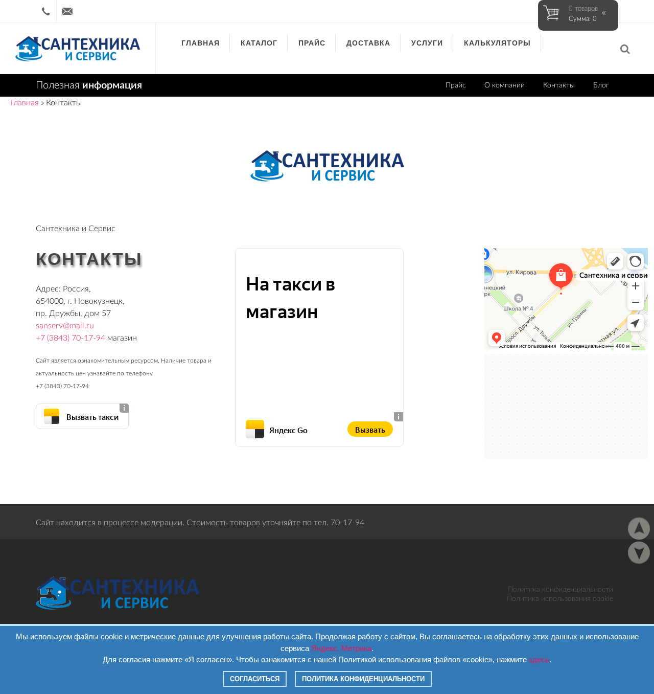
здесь (539, 659)
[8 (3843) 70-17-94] (46, 11)
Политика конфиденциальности (560, 589)
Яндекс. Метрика (341, 648)
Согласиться (254, 679)
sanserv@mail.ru (65, 326)
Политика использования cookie (560, 598)
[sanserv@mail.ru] (67, 11)
